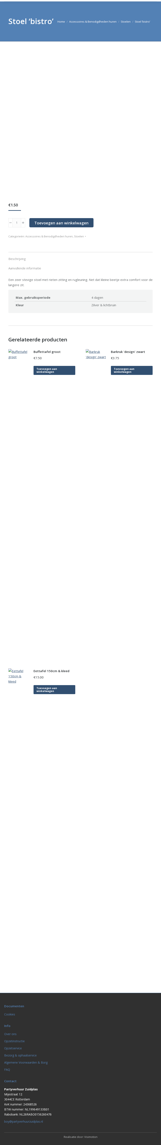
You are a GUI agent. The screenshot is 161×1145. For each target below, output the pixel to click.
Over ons (10, 1034)
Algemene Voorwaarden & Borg (26, 1062)
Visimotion (90, 1137)
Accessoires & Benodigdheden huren (49, 236)
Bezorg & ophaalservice (20, 1055)
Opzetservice (13, 1048)
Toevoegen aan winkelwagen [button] (46, 370)
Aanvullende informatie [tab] (24, 268)
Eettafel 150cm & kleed (51, 671)
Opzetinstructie (14, 1041)
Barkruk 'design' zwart (128, 352)
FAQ (7, 1070)
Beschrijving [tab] (17, 259)
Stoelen (79, 236)
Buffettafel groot (47, 352)
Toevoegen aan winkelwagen (61, 222)
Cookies (9, 1014)
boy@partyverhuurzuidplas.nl (23, 1121)
